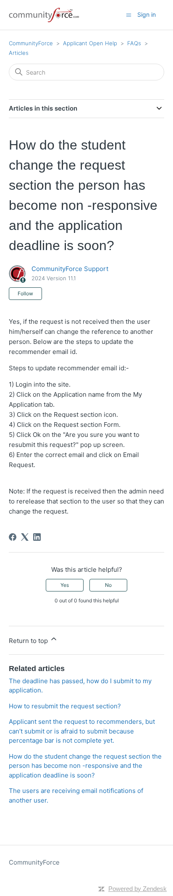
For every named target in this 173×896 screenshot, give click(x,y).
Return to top (29, 641)
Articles (19, 52)
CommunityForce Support (69, 269)
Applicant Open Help (90, 43)
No (108, 585)
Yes (64, 585)
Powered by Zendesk (137, 888)
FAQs (134, 43)
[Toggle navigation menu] (128, 14)
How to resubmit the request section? (65, 706)
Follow (25, 293)
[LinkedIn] (37, 537)
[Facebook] (12, 537)
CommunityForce (31, 43)
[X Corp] (25, 537)
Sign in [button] (146, 14)
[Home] (44, 15)
